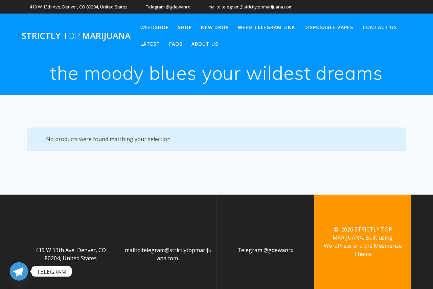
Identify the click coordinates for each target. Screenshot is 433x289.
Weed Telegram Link (266, 27)
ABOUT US (204, 44)
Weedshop (154, 27)
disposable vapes (328, 27)
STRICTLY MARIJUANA (76, 35)
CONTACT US (380, 27)
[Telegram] (19, 271)
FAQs (175, 44)
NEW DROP (215, 27)
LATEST (150, 44)
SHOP (185, 27)
